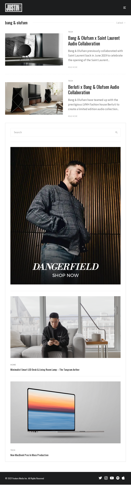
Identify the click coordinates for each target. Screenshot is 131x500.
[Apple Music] (123, 478)
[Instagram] (106, 478)
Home (13, 364)
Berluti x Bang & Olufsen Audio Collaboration (93, 89)
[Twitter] (100, 478)
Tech (70, 31)
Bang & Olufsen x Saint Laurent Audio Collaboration (94, 40)
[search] (116, 132)
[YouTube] (112, 478)
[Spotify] (118, 478)
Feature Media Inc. (20, 478)
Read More (72, 67)
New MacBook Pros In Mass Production (29, 454)
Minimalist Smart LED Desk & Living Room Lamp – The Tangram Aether (44, 369)
